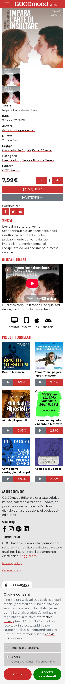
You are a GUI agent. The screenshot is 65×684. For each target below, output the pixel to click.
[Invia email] (20, 211)
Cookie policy (11, 570)
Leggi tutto (28, 556)
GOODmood (11, 170)
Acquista (34, 189)
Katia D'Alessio (42, 150)
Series (49, 160)
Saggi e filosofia (33, 160)
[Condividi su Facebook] (5, 211)
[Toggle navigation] (7, 3)
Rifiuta (18, 674)
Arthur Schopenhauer (18, 130)
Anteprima (34, 197)
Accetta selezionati (47, 674)
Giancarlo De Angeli (16, 150)
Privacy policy (12, 563)
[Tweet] (13, 211)
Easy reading (11, 160)
